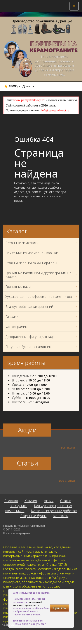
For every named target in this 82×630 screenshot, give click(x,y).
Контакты (60, 515)
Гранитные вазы (18, 286)
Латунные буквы (33, 515)
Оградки (11, 316)
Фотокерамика (16, 326)
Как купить (18, 505)
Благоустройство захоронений (29, 306)
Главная (11, 500)
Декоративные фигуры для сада (29, 336)
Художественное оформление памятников (38, 296)
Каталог (30, 500)
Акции (49, 500)
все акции (68, 447)
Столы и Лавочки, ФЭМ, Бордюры (31, 263)
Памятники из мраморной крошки (31, 253)
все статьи (67, 480)
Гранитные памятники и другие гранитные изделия (38, 275)
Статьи (65, 500)
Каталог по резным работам (54, 510)
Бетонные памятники (21, 242)
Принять (59, 608)
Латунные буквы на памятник (28, 346)
